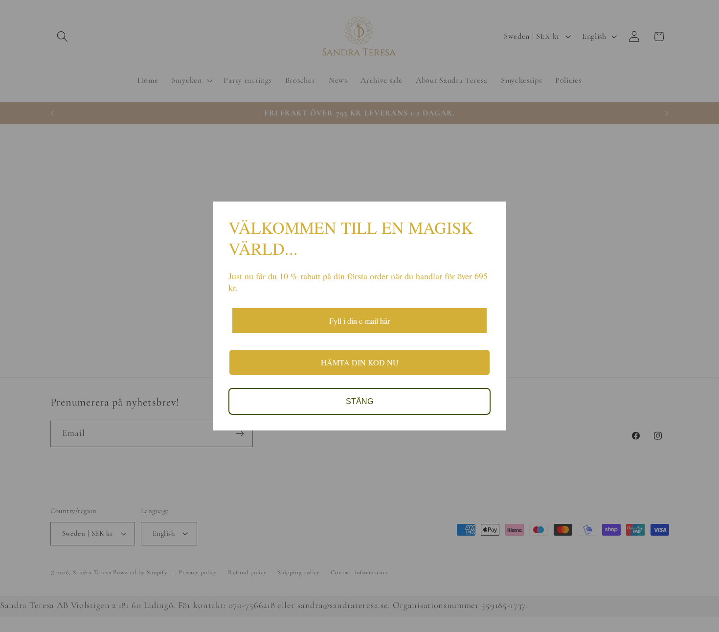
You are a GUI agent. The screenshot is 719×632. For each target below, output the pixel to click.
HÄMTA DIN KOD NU (360, 362)
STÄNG (359, 401)
